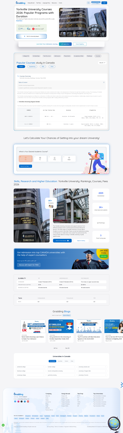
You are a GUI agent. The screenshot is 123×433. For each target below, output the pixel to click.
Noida (98, 416)
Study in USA (64, 398)
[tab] (21, 66)
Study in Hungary (66, 404)
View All (101, 62)
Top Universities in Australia (99, 402)
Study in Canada (65, 400)
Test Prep (38, 3)
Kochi (102, 416)
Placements (67, 56)
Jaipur (41, 416)
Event (47, 398)
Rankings (89, 56)
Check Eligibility (80, 44)
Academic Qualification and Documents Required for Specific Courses (35, 88)
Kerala (53, 416)
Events (60, 3)
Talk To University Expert (33, 36)
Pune (57, 416)
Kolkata (86, 416)
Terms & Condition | (59, 426)
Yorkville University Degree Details (26, 85)
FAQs (47, 406)
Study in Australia (66, 402)
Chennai (81, 416)
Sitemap (48, 408)
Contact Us (48, 402)
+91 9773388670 (23, 397)
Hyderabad (47, 416)
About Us (48, 396)
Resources (54, 3)
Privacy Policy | (50, 426)
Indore (37, 418)
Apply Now (66, 44)
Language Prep (46, 3)
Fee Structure (47, 56)
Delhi (47, 418)
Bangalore (28, 416)
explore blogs (66, 315)
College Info (26, 56)
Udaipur (42, 418)
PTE (78, 398)
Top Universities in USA (98, 398)
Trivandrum (92, 416)
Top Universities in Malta (99, 406)
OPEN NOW (103, 256)
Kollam (27, 418)
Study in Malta (65, 406)
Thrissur (32, 418)
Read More (19, 20)
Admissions (57, 56)
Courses (98, 56)
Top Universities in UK (98, 400)
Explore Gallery (81, 240)
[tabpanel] (61, 69)
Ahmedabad (35, 416)
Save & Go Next (24, 166)
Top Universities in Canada (99, 396)
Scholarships (36, 56)
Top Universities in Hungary (99, 404)
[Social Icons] (15, 401)
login (104, 2)
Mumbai (69, 416)
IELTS (78, 396)
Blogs (47, 404)
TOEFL (78, 402)
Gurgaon (75, 416)
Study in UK (64, 396)
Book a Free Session (61, 240)
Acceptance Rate (78, 56)
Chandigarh (63, 416)
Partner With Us (49, 410)
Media (47, 400)
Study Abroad (31, 3)
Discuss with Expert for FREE (29, 265)
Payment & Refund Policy (70, 426)
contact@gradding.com (23, 399)
